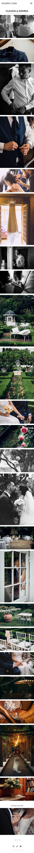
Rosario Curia (9, 3)
